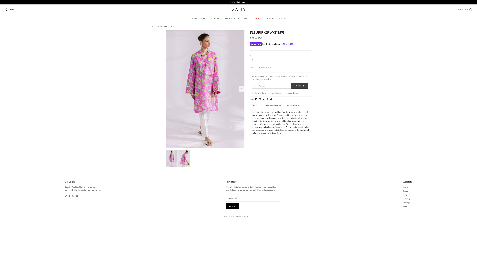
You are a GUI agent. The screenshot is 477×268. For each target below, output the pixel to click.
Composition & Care (272, 105)
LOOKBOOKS (269, 18)
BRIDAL (247, 18)
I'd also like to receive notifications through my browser (277, 93)
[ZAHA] (238, 9)
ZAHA (232, 216)
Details (255, 105)
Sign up (232, 206)
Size (252, 55)
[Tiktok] (81, 196)
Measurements (293, 105)
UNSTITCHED (215, 18)
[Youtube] (77, 196)
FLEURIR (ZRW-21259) (165, 27)
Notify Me (299, 86)
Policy (404, 194)
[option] (205, 89)
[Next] (241, 89)
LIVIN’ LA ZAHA (198, 18)
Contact (405, 191)
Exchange (406, 202)
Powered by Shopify (241, 216)
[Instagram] (73, 196)
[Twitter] (66, 196)
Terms (404, 206)
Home (153, 27)
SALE (257, 18)
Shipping (406, 198)
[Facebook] (69, 196)
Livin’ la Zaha (234, 2)
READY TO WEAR (232, 18)
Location (405, 187)
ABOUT (282, 18)
